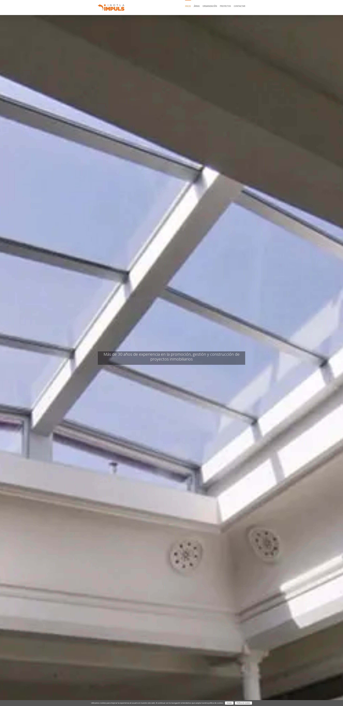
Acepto (229, 703)
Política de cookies (243, 703)
